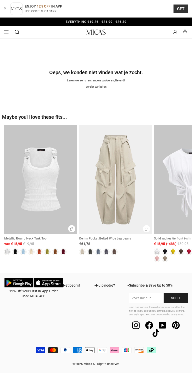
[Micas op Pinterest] (176, 325)
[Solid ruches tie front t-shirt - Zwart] (165, 252)
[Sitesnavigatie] (7, 32)
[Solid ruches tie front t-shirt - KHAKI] (165, 259)
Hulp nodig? (105, 285)
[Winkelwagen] (185, 32)
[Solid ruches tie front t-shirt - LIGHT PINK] (157, 259)
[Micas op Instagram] (136, 325)
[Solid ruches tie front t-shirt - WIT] (157, 252)
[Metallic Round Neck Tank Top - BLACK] (15, 252)
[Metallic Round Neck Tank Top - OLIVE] (47, 252)
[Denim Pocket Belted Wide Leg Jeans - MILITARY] (90, 252)
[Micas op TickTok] (156, 333)
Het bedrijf (71, 285)
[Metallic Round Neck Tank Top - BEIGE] (31, 252)
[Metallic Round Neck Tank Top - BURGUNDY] (63, 252)
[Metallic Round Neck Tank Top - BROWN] (55, 252)
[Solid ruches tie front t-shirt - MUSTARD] (173, 252)
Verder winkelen (96, 86)
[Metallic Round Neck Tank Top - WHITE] (7, 252)
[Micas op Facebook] (149, 325)
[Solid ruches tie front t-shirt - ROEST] (189, 252)
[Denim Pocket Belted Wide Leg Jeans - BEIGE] (82, 252)
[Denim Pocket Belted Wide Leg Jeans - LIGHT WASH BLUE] (98, 252)
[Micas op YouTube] (162, 325)
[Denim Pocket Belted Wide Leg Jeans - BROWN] (114, 252)
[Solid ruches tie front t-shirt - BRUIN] (181, 252)
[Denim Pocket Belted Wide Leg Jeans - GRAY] (106, 252)
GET (181, 9)
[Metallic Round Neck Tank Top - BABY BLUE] (23, 252)
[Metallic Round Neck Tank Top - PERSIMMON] (39, 252)
